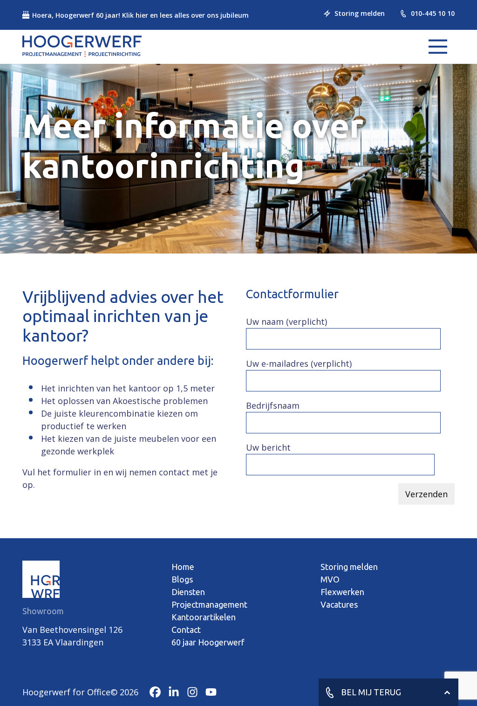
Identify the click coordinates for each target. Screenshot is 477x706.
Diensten (188, 591)
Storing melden (359, 13)
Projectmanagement (209, 604)
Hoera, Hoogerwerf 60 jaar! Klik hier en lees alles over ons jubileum (140, 15)
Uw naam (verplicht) (286, 321)
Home (182, 566)
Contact (186, 629)
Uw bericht (268, 447)
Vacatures (339, 604)
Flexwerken (342, 591)
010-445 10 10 (433, 13)
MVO (330, 579)
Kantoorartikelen (203, 617)
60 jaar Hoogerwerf (208, 642)
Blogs (182, 579)
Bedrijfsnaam (273, 405)
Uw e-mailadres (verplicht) (299, 363)
